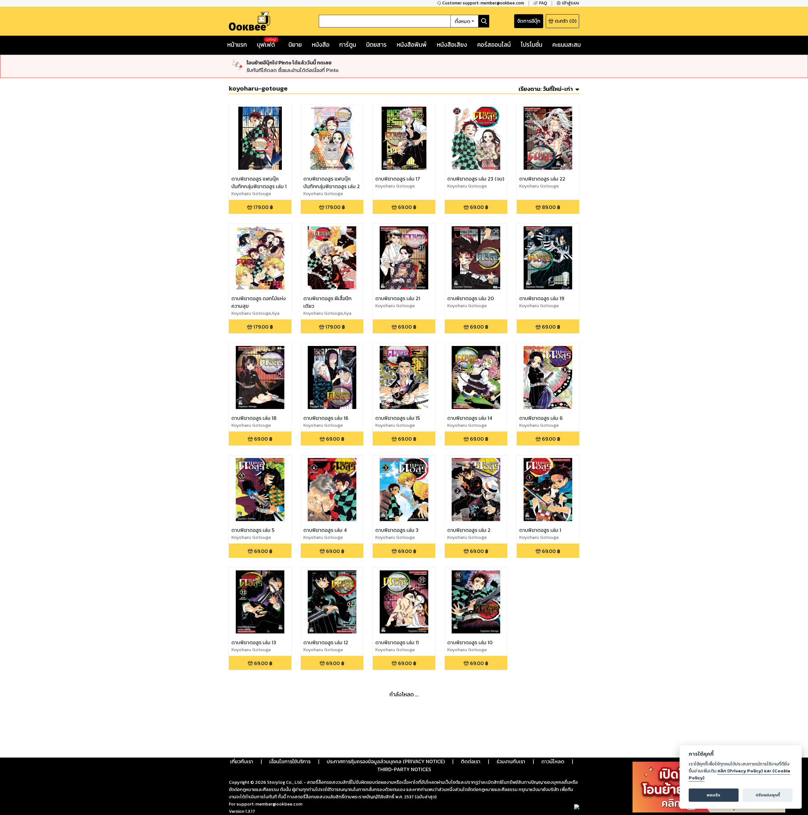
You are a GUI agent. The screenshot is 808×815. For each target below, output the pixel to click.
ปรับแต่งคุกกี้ (768, 795)
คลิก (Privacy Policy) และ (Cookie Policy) (739, 774)
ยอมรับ (713, 795)
